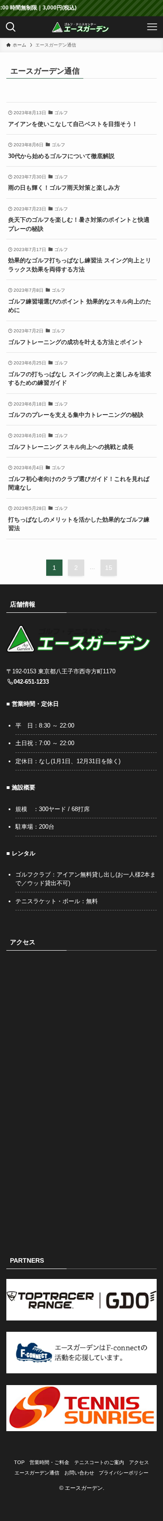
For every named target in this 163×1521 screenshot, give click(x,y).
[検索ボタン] (11, 27)
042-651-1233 (31, 681)
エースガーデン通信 (36, 1472)
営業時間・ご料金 (49, 1462)
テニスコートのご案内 (99, 1462)
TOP (19, 1462)
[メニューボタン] (152, 27)
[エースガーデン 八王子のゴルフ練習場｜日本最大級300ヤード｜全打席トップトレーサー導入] (81, 27)
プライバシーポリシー (124, 1472)
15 (108, 567)
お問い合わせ (79, 1472)
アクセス (139, 1462)
